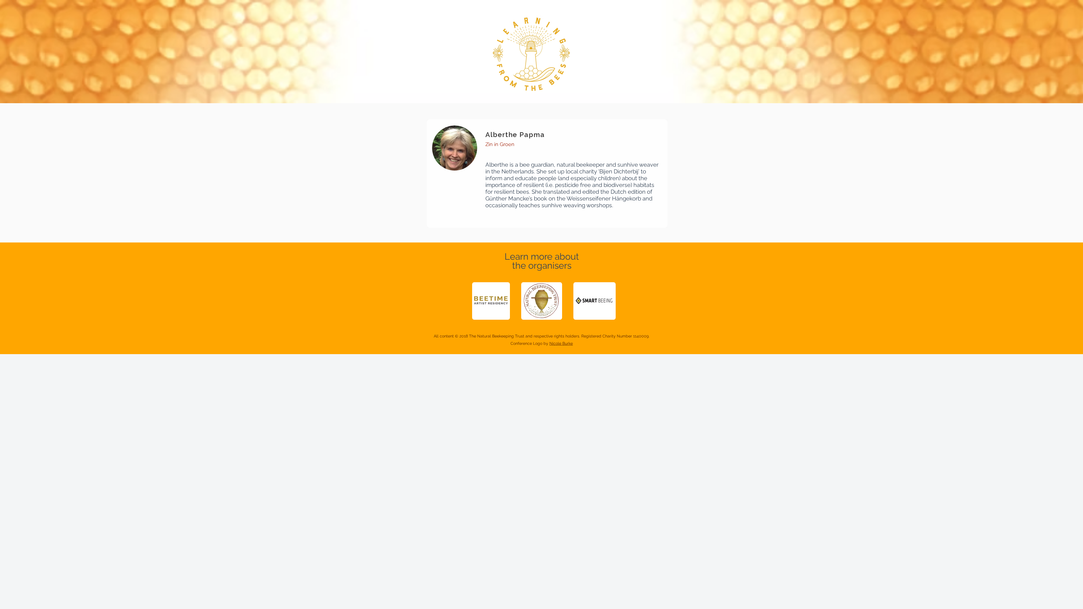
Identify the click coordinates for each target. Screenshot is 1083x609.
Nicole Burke (561, 343)
